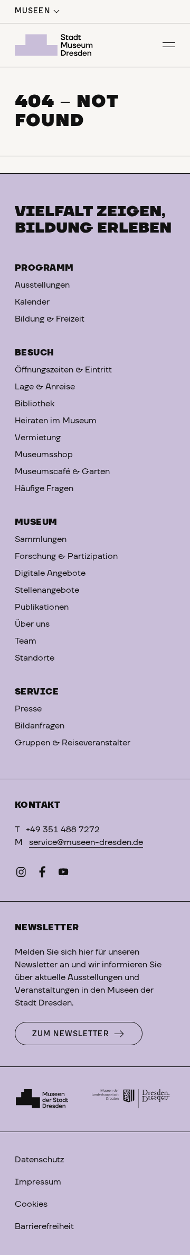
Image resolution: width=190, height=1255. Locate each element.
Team (25, 641)
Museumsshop (44, 454)
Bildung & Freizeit (49, 319)
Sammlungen (40, 539)
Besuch (34, 353)
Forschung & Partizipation (66, 556)
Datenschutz (39, 1159)
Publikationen (42, 607)
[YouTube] (63, 874)
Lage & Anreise (45, 386)
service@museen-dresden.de (86, 842)
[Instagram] (21, 874)
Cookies (31, 1204)
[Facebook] (42, 874)
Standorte (34, 658)
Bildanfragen (39, 726)
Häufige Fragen (44, 488)
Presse (28, 709)
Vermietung (38, 437)
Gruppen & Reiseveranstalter (72, 742)
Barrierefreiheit (44, 1226)
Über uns (32, 624)
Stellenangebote (47, 590)
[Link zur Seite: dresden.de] (131, 1099)
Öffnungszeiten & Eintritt (63, 370)
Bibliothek (34, 403)
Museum (36, 522)
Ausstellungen (42, 285)
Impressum (38, 1182)
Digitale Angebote (50, 573)
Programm (44, 268)
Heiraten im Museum (56, 420)
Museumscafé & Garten (62, 471)
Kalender (32, 302)
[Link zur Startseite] (55, 45)
